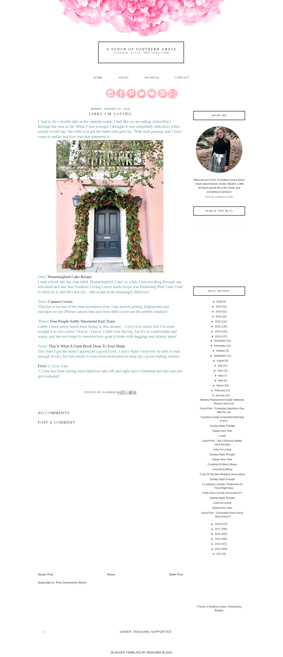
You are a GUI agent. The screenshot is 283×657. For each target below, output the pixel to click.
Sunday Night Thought (222, 425)
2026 (219, 301)
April (220, 380)
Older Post (176, 574)
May (220, 375)
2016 (218, 534)
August (221, 360)
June (220, 370)
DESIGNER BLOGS (159, 652)
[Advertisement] (69, 543)
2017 (218, 529)
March (220, 385)
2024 (218, 311)
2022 (218, 321)
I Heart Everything (222, 469)
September (220, 355)
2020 (218, 331)
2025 (218, 306)
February (220, 390)
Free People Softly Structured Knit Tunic (82, 321)
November (220, 345)
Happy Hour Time (222, 430)
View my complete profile (219, 197)
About (124, 78)
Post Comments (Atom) (71, 582)
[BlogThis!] (123, 393)
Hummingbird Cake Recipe (69, 277)
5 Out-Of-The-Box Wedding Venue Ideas (222, 474)
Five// (43, 366)
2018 (218, 524)
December (220, 340)
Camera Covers (60, 301)
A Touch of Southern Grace (141, 49)
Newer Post (45, 574)
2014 (218, 543)
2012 (219, 553)
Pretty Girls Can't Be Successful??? (222, 493)
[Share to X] (127, 393)
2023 (218, 316)
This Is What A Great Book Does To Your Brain (87, 346)
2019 (218, 336)
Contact (182, 78)
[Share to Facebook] (131, 393)
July (220, 365)
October (220, 350)
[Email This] (119, 393)
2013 (218, 548)
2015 (218, 539)
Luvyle (222, 435)
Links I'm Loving (222, 449)
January (220, 395)
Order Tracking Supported (146, 631)
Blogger (219, 610)
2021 (218, 326)
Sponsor (151, 78)
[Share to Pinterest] (135, 393)
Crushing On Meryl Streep (222, 464)
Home (98, 78)
